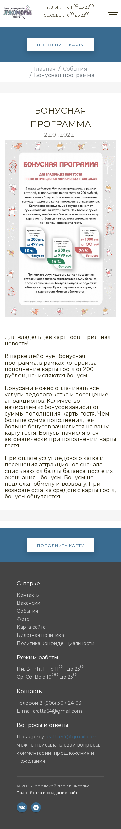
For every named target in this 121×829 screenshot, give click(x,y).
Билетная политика (40, 635)
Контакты (28, 595)
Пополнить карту (60, 44)
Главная (45, 69)
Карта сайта (31, 627)
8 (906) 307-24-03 (60, 703)
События (75, 69)
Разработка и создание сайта (48, 792)
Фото (23, 619)
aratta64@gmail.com (57, 711)
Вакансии (28, 603)
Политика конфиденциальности (55, 643)
